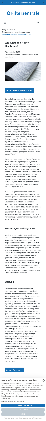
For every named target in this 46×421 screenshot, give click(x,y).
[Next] (43, 2)
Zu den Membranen (14, 370)
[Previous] (2, 2)
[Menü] (5, 22)
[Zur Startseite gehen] (23, 13)
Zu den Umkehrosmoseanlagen (19, 90)
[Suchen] (32, 22)
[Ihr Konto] (38, 22)
